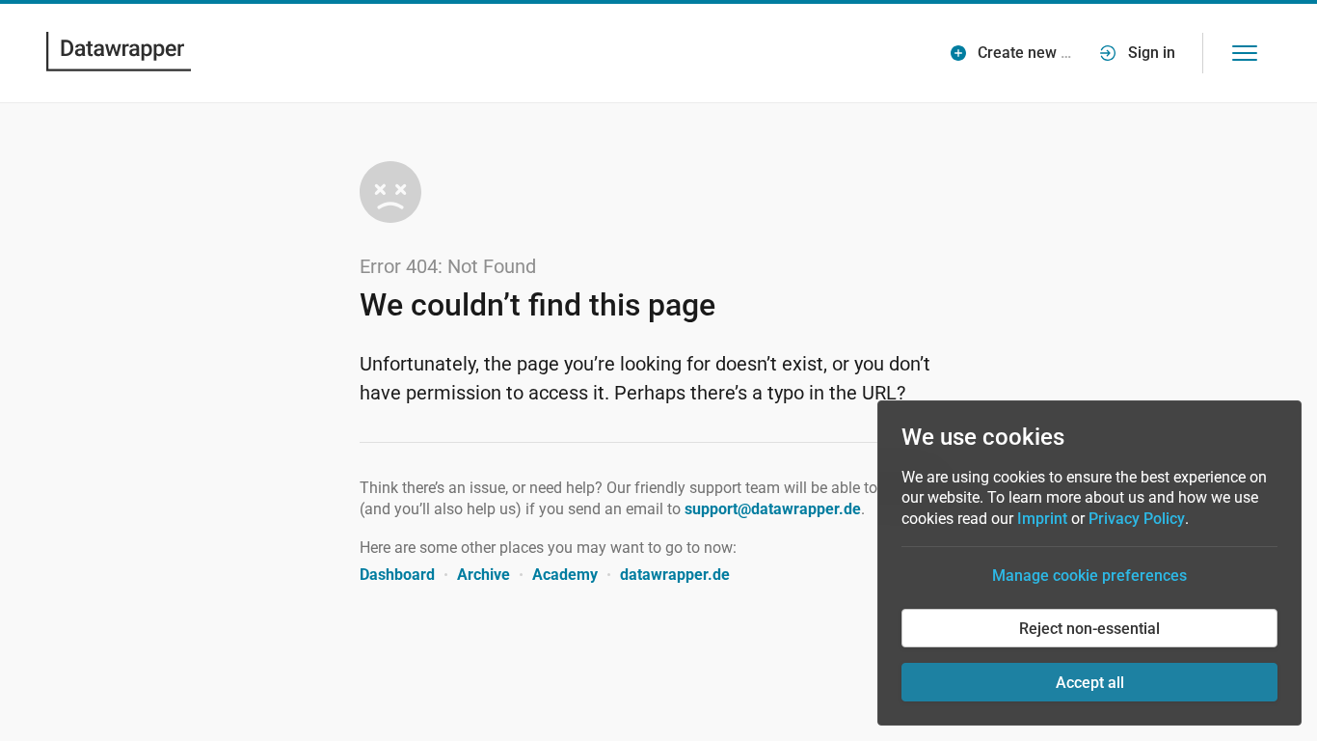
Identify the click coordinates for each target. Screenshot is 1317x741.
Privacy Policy (1137, 518)
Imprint (1042, 518)
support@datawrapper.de (773, 509)
